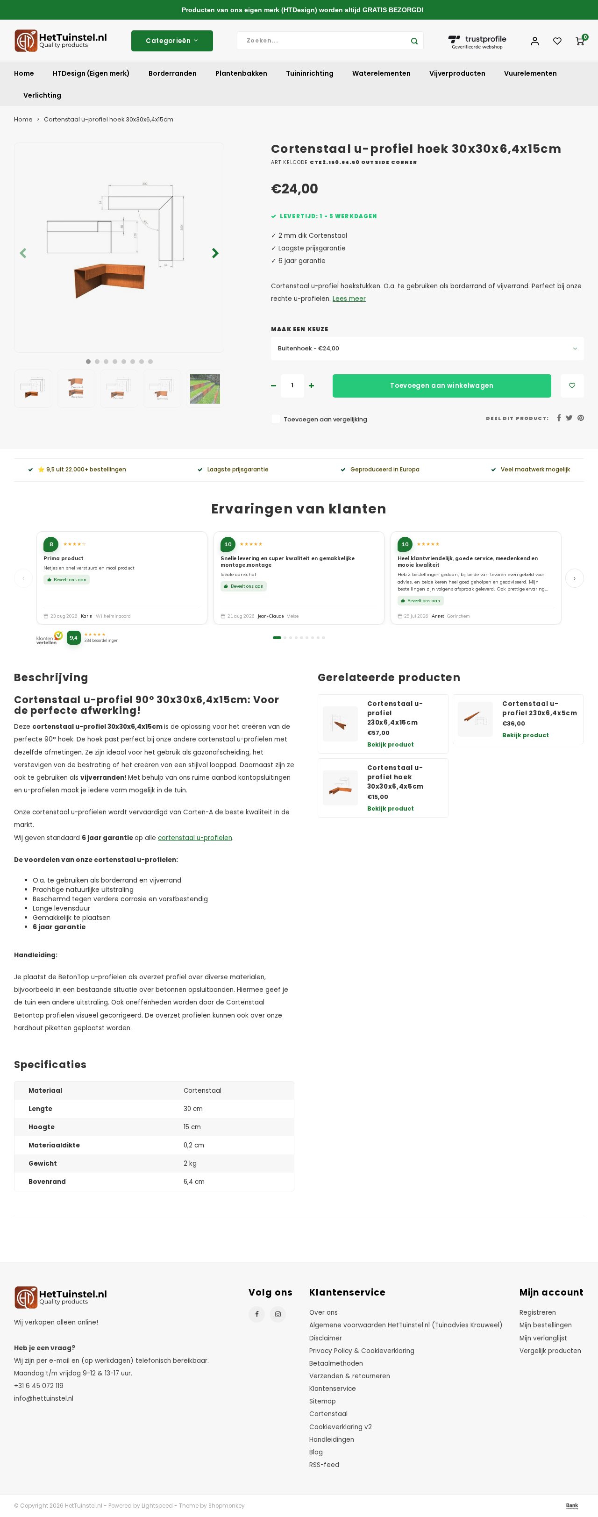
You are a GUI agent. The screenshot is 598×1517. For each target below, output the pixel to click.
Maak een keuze (300, 329)
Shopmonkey (226, 1506)
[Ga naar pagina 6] (307, 637)
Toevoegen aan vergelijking (325, 419)
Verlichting (42, 95)
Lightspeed (157, 1506)
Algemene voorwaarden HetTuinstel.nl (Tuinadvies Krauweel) (406, 1325)
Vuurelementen (530, 73)
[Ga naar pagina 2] (285, 637)
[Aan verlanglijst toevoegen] (572, 386)
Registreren (538, 1312)
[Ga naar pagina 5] (301, 637)
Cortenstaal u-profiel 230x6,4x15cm (395, 713)
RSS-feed (324, 1464)
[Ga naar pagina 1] (277, 637)
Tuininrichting (310, 73)
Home (24, 73)
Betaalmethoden (336, 1363)
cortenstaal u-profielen (195, 837)
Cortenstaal (328, 1414)
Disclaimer (325, 1338)
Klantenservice (332, 1388)
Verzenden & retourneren (349, 1376)
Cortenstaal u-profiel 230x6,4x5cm (539, 708)
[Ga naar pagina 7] (312, 637)
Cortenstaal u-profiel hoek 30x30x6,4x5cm (395, 777)
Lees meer (349, 298)
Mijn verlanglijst (543, 1338)
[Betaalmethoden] (571, 1505)
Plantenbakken (241, 73)
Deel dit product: (517, 418)
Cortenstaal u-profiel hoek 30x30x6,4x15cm (108, 119)
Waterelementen (381, 73)
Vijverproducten (457, 73)
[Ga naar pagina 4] (296, 637)
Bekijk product (390, 744)
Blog (316, 1452)
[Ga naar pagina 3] (290, 637)
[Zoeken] (414, 40)
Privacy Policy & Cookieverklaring (361, 1350)
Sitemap (322, 1401)
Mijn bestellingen (546, 1325)
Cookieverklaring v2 (340, 1427)
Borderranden (173, 73)
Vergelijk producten (550, 1350)
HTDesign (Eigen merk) (91, 73)
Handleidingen (331, 1439)
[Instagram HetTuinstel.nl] (278, 1314)
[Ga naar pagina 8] (318, 637)
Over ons (323, 1312)
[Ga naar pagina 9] (323, 637)
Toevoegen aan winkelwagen (442, 385)
